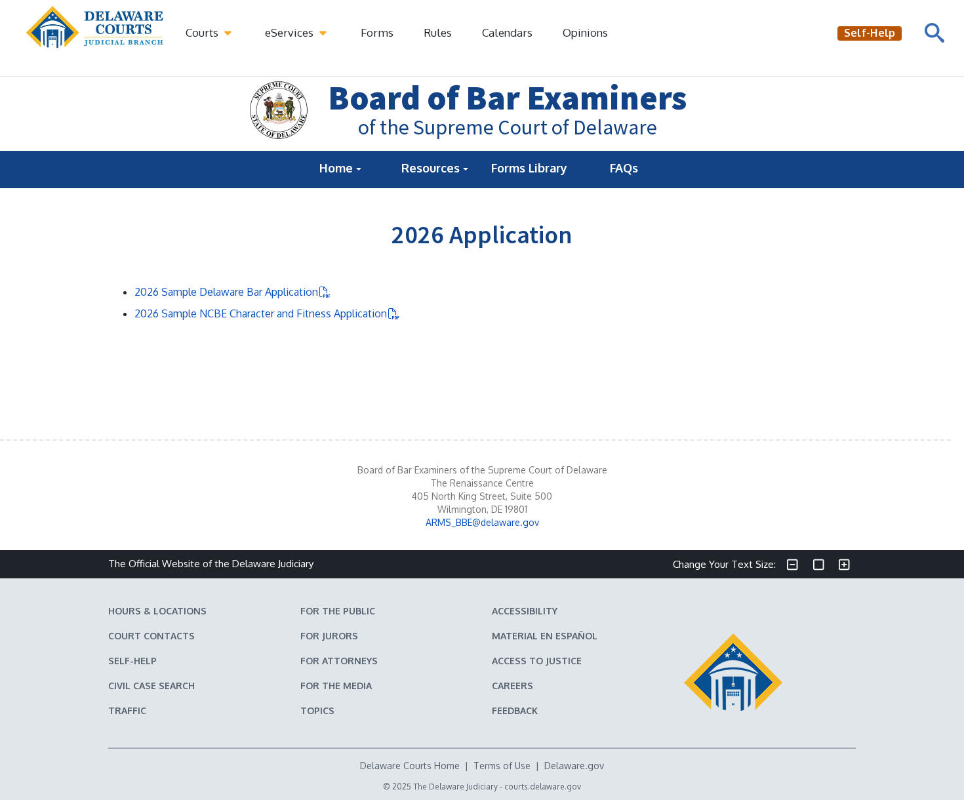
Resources (432, 168)
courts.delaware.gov (542, 786)
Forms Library (529, 168)
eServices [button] (290, 32)
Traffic (127, 710)
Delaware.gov (574, 765)
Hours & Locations (157, 610)
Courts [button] (203, 32)
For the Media (336, 685)
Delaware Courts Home (410, 765)
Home (337, 168)
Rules (438, 32)
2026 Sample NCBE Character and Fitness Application (260, 313)
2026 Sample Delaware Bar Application (226, 291)
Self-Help (132, 660)
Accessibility (524, 610)
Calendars (507, 32)
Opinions (585, 32)
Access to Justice (537, 660)
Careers (512, 685)
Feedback (515, 710)
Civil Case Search (151, 685)
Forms (377, 32)
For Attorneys (339, 660)
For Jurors (329, 635)
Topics (317, 710)
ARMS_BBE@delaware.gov (482, 522)
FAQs (624, 168)
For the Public (337, 610)
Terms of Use (502, 765)
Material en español (544, 635)
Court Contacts (151, 635)
